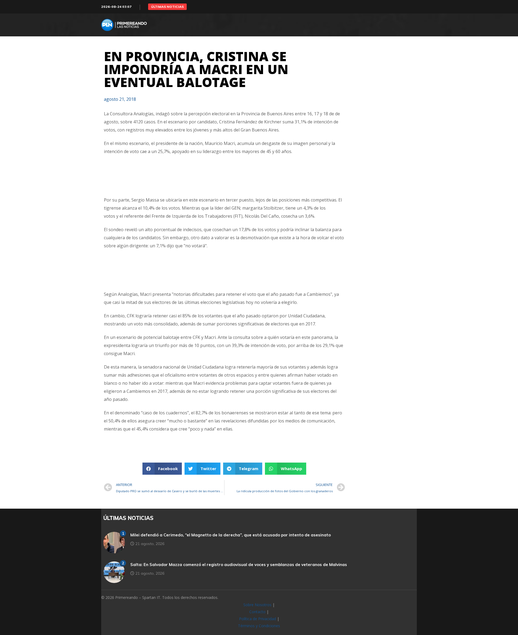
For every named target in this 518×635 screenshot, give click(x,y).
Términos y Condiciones (259, 625)
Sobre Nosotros (257, 604)
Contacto (257, 611)
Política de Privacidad (257, 618)
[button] (167, 7)
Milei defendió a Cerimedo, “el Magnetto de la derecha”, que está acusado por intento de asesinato (230, 534)
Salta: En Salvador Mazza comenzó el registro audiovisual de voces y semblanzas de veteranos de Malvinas (238, 564)
